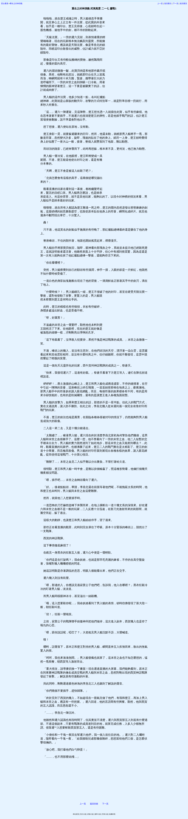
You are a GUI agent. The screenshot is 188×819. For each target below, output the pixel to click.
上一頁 (160, 3)
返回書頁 (183, 3)
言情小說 (105, 814)
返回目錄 (94, 804)
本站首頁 (76, 814)
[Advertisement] (126, 55)
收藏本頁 (112, 814)
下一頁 (175, 3)
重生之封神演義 (16, 3)
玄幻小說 (83, 814)
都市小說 (98, 814)
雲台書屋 (4, 3)
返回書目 (167, 3)
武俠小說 (90, 814)
